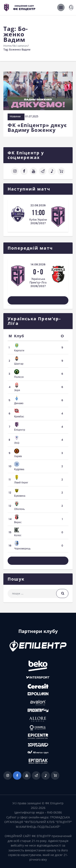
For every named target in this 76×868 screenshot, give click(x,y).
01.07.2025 (31, 116)
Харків (18, 456)
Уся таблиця (38, 560)
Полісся (19, 377)
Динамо (18, 403)
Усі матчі (38, 300)
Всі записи (20, 46)
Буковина (19, 496)
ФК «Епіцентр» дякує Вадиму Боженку (37, 127)
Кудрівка (19, 469)
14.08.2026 (38, 264)
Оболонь (19, 509)
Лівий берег (21, 482)
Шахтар (18, 363)
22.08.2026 (38, 205)
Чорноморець (22, 548)
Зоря (17, 390)
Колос (17, 535)
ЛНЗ (16, 443)
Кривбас (19, 416)
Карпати (19, 350)
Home (7, 46)
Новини (15, 116)
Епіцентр (19, 429)
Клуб (19, 336)
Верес (18, 522)
